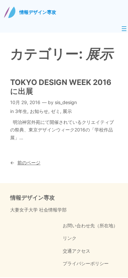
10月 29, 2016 (25, 102)
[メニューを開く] (124, 29)
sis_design (66, 102)
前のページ (25, 162)
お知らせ (39, 111)
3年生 (21, 111)
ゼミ (55, 111)
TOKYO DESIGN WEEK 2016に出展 (60, 87)
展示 (67, 111)
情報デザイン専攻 (37, 12)
